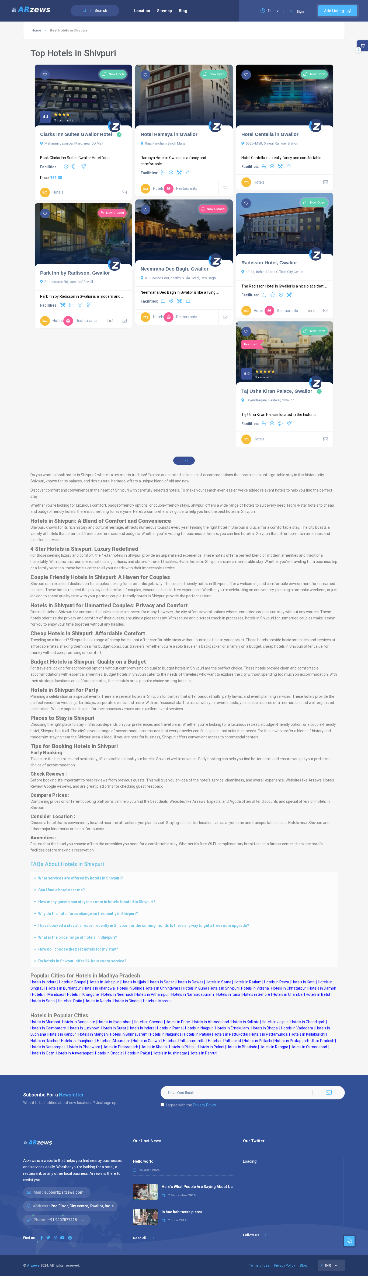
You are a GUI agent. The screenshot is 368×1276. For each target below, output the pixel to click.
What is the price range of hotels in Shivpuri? (77, 937)
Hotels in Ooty (42, 1053)
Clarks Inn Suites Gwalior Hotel (76, 134)
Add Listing (334, 11)
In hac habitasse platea (182, 1212)
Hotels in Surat (113, 1028)
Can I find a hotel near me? (61, 890)
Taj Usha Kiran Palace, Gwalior (276, 391)
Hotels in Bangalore (78, 1022)
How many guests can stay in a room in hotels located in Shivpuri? (96, 902)
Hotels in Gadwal (147, 1041)
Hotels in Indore (142, 1028)
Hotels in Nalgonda (166, 1034)
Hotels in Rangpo (274, 1047)
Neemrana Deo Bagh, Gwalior (175, 269)
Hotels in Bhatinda (242, 1047)
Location (142, 11)
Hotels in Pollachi (258, 1041)
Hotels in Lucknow (83, 1028)
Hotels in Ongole (109, 1053)
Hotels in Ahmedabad (210, 1022)
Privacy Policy (204, 1105)
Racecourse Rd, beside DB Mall (68, 282)
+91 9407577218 (62, 1220)
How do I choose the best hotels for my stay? (78, 949)
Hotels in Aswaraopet (74, 1053)
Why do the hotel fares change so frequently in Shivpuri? (88, 914)
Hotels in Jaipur (275, 1022)
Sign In (302, 11)
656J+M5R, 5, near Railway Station (272, 143)
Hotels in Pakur (137, 1053)
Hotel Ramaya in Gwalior (169, 134)
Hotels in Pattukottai (231, 1034)
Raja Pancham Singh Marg (165, 143)
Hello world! (144, 1161)
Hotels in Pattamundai (269, 1034)
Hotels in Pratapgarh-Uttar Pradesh (304, 1041)
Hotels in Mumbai (45, 1022)
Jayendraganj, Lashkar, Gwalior (270, 400)
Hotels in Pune (178, 1022)
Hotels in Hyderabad (114, 1022)
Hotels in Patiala (197, 1034)
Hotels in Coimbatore (48, 1028)
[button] (184, 878)
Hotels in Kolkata (245, 1022)
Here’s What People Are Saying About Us (197, 1186)
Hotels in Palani (211, 1047)
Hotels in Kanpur (62, 1034)
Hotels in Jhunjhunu (78, 1041)
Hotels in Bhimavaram (129, 1034)
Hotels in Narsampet (47, 1047)
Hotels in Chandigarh (307, 1022)
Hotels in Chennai (148, 1022)
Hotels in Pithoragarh (120, 1047)
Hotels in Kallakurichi (308, 1034)
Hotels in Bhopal (265, 1028)
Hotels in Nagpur (199, 1028)
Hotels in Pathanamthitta (184, 1041)
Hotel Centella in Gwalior (269, 134)
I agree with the (191, 1105)
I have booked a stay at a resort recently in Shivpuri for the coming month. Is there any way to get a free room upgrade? (143, 925)
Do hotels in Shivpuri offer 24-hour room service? (82, 961)
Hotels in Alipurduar (113, 1041)
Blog (183, 11)
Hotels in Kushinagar (170, 1053)
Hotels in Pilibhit (182, 1047)
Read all (140, 1238)
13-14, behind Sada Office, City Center (275, 272)
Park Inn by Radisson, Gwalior (75, 273)
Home (36, 30)
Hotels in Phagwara (83, 1047)
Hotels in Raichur (44, 1041)
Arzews (33, 1265)
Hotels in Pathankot (224, 1041)
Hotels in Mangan (93, 1034)
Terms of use (259, 1265)
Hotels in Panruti (203, 1053)
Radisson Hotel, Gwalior (269, 262)
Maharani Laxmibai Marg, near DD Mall (73, 143)
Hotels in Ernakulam (232, 1028)
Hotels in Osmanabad (309, 1047)
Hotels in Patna (170, 1028)
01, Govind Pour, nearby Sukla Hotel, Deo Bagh (180, 278)
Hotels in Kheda (154, 1047)
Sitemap (164, 11)
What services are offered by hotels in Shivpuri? (80, 878)
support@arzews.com (64, 1192)
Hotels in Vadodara (297, 1028)
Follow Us (251, 1235)
